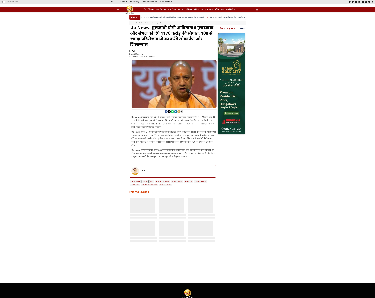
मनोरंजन (196, 9)
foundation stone (200, 181)
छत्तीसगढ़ (173, 9)
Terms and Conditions (149, 2)
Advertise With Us (165, 2)
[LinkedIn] (353, 2)
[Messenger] (356, 2)
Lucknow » (148, 23)
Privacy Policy (134, 2)
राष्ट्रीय (165, 9)
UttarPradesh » (140, 23)
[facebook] (166, 111)
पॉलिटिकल (189, 9)
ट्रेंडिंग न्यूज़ (151, 9)
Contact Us (123, 2)
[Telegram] (350, 2)
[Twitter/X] (366, 2)
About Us (114, 2)
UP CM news (135, 185)
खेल (202, 9)
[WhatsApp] (359, 2)
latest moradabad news (149, 185)
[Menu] (256, 9)
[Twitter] (169, 111)
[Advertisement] (231, 83)
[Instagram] (372, 2)
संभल (151, 181)
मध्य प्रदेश (180, 9)
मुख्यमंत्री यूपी (188, 181)
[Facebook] (363, 2)
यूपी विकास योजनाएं (177, 181)
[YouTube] (369, 2)
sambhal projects (165, 185)
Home (133, 23)
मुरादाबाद (145, 181)
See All (242, 29)
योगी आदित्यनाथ (135, 181)
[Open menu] (119, 9)
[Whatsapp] (172, 111)
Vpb (133, 51)
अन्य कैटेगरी (229, 9)
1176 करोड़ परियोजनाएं (162, 181)
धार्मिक (217, 9)
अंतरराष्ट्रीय (159, 9)
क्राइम (222, 9)
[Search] (251, 9)
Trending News (228, 28)
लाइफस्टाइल (209, 9)
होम (145, 9)
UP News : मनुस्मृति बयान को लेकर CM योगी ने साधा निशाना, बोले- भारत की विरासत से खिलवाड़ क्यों (203, 17)
